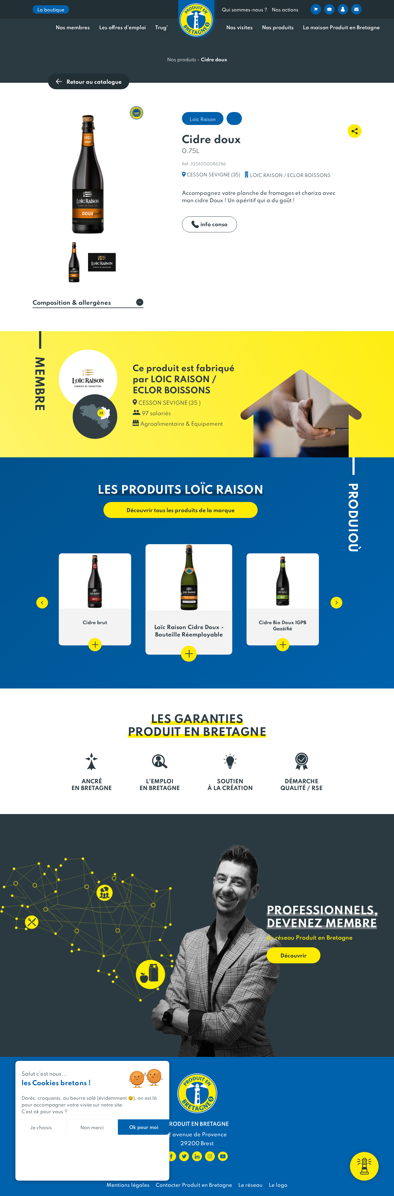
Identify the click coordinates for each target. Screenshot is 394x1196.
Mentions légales (128, 1184)
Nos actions (285, 9)
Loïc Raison (203, 119)
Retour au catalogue (94, 81)
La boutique (50, 9)
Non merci (92, 1127)
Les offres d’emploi (122, 27)
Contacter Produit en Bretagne (194, 1184)
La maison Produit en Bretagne (341, 27)
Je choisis (41, 1127)
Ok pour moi (143, 1127)
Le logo (278, 1184)
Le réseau (250, 1184)
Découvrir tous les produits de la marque (181, 509)
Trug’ (161, 27)
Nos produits (278, 27)
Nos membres (73, 27)
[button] (39, 599)
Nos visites (239, 27)
